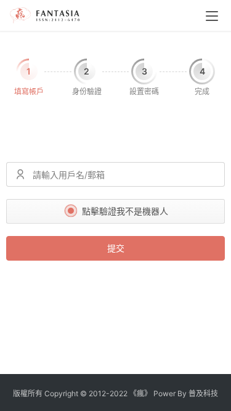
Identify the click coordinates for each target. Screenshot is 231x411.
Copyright (61, 393)
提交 (115, 248)
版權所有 (28, 393)
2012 (97, 393)
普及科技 (203, 393)
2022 (119, 393)
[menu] (212, 16)
